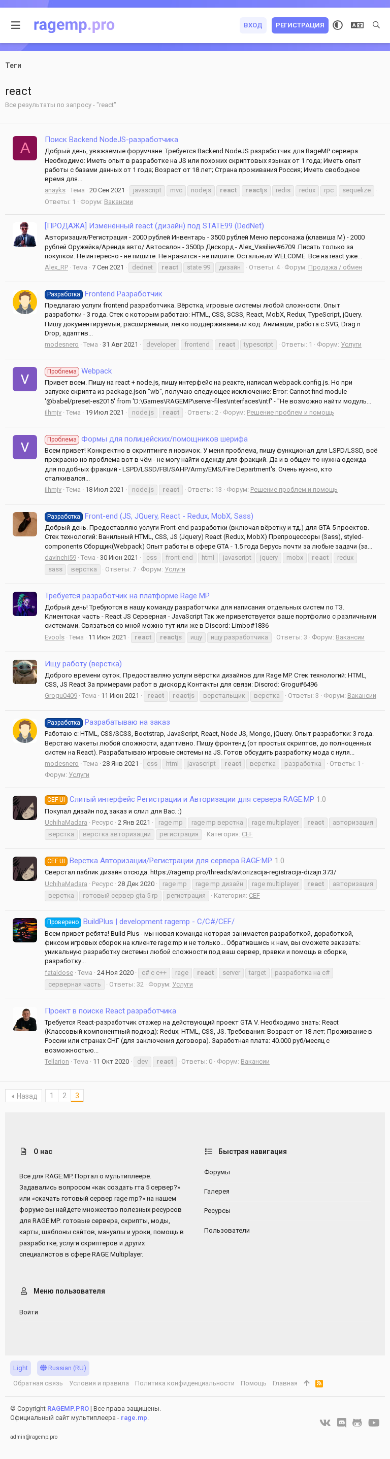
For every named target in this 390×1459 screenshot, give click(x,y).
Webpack (79, 371)
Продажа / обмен (335, 267)
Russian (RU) (66, 1368)
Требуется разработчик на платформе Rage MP (127, 595)
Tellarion (57, 1061)
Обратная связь (38, 1383)
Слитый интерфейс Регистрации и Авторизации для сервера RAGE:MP (180, 799)
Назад (27, 1096)
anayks (55, 190)
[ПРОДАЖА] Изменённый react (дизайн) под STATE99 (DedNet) (154, 225)
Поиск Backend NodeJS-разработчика (111, 139)
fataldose (59, 972)
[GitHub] (357, 1423)
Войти (28, 1312)
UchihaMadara (66, 822)
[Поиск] (376, 25)
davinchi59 (60, 557)
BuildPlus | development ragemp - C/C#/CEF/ (141, 921)
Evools (54, 637)
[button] (16, 25)
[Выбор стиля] (338, 25)
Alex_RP (56, 267)
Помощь (254, 1383)
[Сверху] (306, 1383)
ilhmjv (53, 412)
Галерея (217, 1191)
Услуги (351, 344)
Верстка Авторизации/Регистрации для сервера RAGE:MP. (160, 860)
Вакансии (118, 202)
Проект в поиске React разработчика (110, 1010)
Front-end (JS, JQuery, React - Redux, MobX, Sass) (150, 516)
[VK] (325, 1423)
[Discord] (341, 1423)
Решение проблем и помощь (290, 412)
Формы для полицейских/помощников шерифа (147, 439)
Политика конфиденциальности (185, 1383)
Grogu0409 (61, 695)
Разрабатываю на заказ (108, 722)
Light (20, 1368)
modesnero (62, 344)
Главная (285, 1383)
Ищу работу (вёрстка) (83, 663)
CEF (247, 834)
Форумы (217, 1172)
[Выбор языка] (357, 25)
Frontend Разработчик (104, 293)
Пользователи (227, 1230)
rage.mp (134, 1417)
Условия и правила (99, 1383)
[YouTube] (374, 1423)
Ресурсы (217, 1210)
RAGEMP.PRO (68, 1408)
